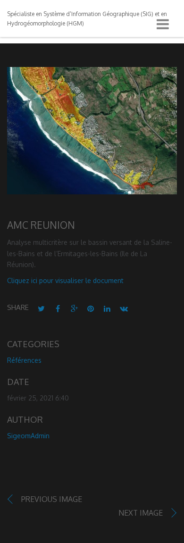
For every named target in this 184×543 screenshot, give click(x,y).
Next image (140, 513)
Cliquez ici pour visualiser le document (65, 280)
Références (24, 360)
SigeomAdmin (28, 436)
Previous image (51, 499)
